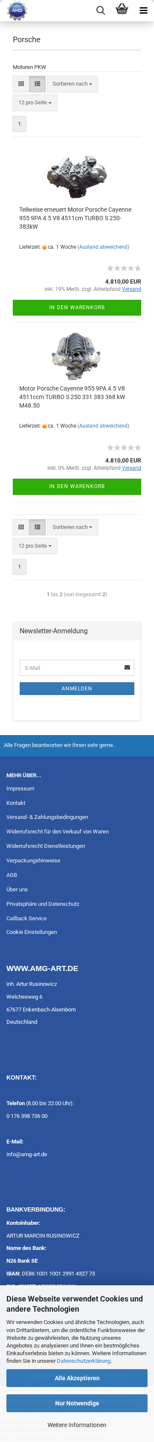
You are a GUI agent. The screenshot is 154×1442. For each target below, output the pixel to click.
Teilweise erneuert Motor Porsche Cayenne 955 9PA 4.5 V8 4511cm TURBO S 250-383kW (75, 218)
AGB (11, 875)
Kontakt (15, 803)
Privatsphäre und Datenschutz (42, 904)
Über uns (17, 889)
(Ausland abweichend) (103, 247)
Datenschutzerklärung (83, 1361)
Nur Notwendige (77, 1403)
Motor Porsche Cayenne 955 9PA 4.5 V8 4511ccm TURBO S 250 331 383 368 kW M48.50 (72, 397)
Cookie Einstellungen (31, 932)
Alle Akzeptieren (77, 1378)
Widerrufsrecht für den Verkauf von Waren (57, 831)
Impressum (20, 788)
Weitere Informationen (77, 1425)
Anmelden (77, 689)
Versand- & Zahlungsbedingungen (47, 817)
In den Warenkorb (77, 307)
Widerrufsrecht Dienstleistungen (45, 846)
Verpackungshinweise (33, 860)
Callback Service (26, 918)
